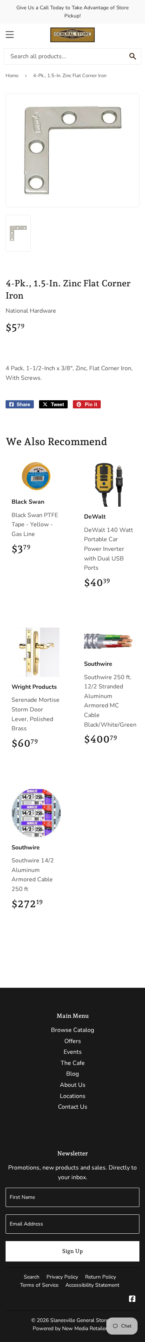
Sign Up (72, 1251)
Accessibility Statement (92, 1285)
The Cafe (73, 1063)
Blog (72, 1074)
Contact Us (72, 1107)
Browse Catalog (72, 1030)
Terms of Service (39, 1285)
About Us (73, 1085)
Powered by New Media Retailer (70, 1328)
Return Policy (100, 1276)
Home (12, 75)
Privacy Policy (62, 1276)
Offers (72, 1041)
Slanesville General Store (79, 1320)
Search (31, 1276)
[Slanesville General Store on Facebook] (132, 1300)
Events (73, 1052)
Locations (73, 1096)
